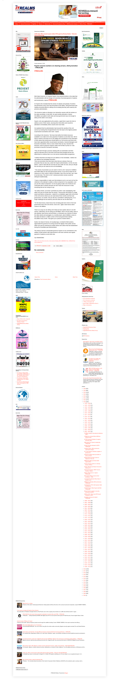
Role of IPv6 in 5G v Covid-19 (23, 319)
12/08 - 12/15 (88, 409)
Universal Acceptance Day (59, 23)
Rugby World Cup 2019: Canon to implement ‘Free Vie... (91, 458)
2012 (84, 580)
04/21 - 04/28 (88, 538)
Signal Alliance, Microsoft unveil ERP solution (93, 341)
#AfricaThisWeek (64, 21)
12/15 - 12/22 (88, 407)
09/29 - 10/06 (88, 427)
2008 (84, 587)
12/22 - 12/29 (88, 405)
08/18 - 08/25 (88, 506)
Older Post (75, 277)
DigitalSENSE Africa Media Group (90, 330)
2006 (84, 591)
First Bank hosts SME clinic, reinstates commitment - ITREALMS (95, 360)
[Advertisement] (56, 264)
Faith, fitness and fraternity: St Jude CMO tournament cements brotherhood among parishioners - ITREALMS (46, 631)
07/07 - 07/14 (88, 517)
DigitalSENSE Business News (89, 327)
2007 (84, 589)
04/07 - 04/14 (88, 542)
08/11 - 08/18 (88, 508)
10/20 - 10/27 (88, 422)
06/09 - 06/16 (88, 525)
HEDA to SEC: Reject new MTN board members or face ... (92, 495)
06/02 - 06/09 (88, 527)
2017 (84, 570)
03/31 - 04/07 (88, 544)
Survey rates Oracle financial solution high (92, 378)
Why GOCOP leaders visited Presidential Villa (32, 659)
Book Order (99, 21)
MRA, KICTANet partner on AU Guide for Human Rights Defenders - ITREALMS (95, 369)
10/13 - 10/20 (88, 424)
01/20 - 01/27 (88, 562)
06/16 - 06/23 (88, 523)
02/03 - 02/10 (88, 559)
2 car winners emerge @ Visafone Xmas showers (27, 610)
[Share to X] (59, 246)
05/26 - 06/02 (88, 528)
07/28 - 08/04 (88, 512)
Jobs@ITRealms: (90, 21)
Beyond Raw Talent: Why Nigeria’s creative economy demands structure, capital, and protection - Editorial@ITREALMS (48, 645)
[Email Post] (54, 245)
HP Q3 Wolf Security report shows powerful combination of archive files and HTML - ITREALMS (43, 614)
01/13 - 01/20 (88, 564)
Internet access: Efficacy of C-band (24, 621)
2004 (84, 595)
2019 (84, 401)
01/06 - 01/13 (88, 566)
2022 (84, 396)
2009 (84, 585)
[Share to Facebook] (60, 246)
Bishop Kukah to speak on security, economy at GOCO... (92, 492)
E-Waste (17, 23)
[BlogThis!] (58, 246)
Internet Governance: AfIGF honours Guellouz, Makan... (92, 470)
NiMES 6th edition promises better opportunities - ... (91, 461)
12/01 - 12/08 (88, 410)
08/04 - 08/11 (88, 510)
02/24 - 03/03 (88, 553)
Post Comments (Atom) (45, 279)
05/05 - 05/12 (88, 534)
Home (16, 21)
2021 (84, 397)
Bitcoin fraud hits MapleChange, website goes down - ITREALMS (96, 349)
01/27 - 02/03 (88, 560)
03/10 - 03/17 (88, 549)
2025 (84, 390)
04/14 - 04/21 (88, 540)
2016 (84, 572)
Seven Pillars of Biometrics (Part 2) (90, 303)
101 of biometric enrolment (89, 300)
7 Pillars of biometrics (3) (88, 301)
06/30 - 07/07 (88, 519)
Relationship (48, 23)
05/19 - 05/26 (88, 530)
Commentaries (55, 21)
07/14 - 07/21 (88, 515)
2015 (84, 574)
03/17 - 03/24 (88, 547)
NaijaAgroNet (81, 21)
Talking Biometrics (45, 21)
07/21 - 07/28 (88, 513)
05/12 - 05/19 (88, 532)
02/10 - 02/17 (88, 557)
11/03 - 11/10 (87, 418)
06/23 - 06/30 (88, 521)
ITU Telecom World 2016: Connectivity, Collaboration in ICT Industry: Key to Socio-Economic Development (23, 374)
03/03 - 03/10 (88, 551)
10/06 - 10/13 (88, 425)
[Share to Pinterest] (61, 246)
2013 (84, 578)
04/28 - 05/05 (88, 536)
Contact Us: (73, 21)
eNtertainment (35, 21)
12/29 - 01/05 (88, 403)
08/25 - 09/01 (88, 504)
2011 (84, 582)
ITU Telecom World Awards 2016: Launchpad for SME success (23, 383)
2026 (84, 388)
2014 (84, 576)
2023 (84, 394)
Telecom (41, 23)
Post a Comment (39, 252)
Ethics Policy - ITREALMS (86, 23)
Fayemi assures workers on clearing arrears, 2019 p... (92, 464)
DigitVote (34, 23)
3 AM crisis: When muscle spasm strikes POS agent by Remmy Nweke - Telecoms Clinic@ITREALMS (45, 652)
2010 (84, 584)
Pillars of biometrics (87, 305)
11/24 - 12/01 (88, 412)
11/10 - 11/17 (87, 416)
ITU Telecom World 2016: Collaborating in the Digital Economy (22, 379)
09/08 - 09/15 (88, 500)
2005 (84, 593)
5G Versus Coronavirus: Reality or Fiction (22, 321)
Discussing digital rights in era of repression (32, 624)
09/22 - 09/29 (88, 429)
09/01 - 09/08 (88, 502)
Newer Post (37, 277)
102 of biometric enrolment (89, 298)
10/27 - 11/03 (88, 420)
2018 (84, 568)
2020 (84, 399)
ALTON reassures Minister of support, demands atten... (92, 440)
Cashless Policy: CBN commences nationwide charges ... (91, 449)
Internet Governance (25, 23)
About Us (21, 21)
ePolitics (28, 21)
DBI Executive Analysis (72, 23)
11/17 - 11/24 (87, 414)
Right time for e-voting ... (28, 603)
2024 (84, 392)
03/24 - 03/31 (88, 545)
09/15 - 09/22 (88, 431)
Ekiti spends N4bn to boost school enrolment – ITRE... (91, 476)
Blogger (66, 673)
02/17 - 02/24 (88, 555)
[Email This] (56, 246)
